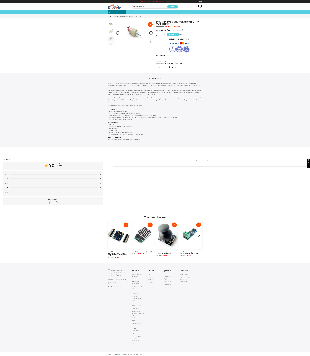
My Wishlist (167, 276)
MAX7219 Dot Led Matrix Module (142, 252)
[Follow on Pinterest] (120, 287)
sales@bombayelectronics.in (195, 12)
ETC (133, 343)
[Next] (151, 33)
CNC (133, 333)
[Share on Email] (172, 67)
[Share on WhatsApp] (175, 67)
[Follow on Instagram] (114, 287)
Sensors (134, 326)
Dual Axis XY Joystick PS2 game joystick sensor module (166, 252)
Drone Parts (135, 291)
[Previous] (117, 33)
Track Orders (168, 281)
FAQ (172, 12)
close (110, 1)
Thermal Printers (136, 336)
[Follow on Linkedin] (117, 287)
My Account (167, 284)
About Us (136, 12)
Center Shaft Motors (169, 64)
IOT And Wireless (136, 306)
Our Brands (145, 12)
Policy (166, 12)
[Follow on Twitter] (111, 287)
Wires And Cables (137, 323)
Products (150, 280)
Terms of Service (185, 277)
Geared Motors (179, 64)
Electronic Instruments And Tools (136, 298)
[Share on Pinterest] (163, 67)
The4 (140, 354)
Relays (134, 320)
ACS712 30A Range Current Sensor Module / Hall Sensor (189, 252)
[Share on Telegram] (169, 67)
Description (155, 78)
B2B (152, 12)
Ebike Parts (135, 294)
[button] (53, 174)
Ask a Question (160, 55)
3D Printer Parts (136, 279)
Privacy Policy (184, 274)
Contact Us (159, 12)
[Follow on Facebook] (108, 287)
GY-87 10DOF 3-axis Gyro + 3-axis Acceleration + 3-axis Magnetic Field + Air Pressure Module (117, 254)
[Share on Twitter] (160, 67)
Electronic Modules (137, 303)
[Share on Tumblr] (166, 67)
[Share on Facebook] (157, 67)
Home (129, 12)
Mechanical (135, 308)
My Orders (167, 279)
